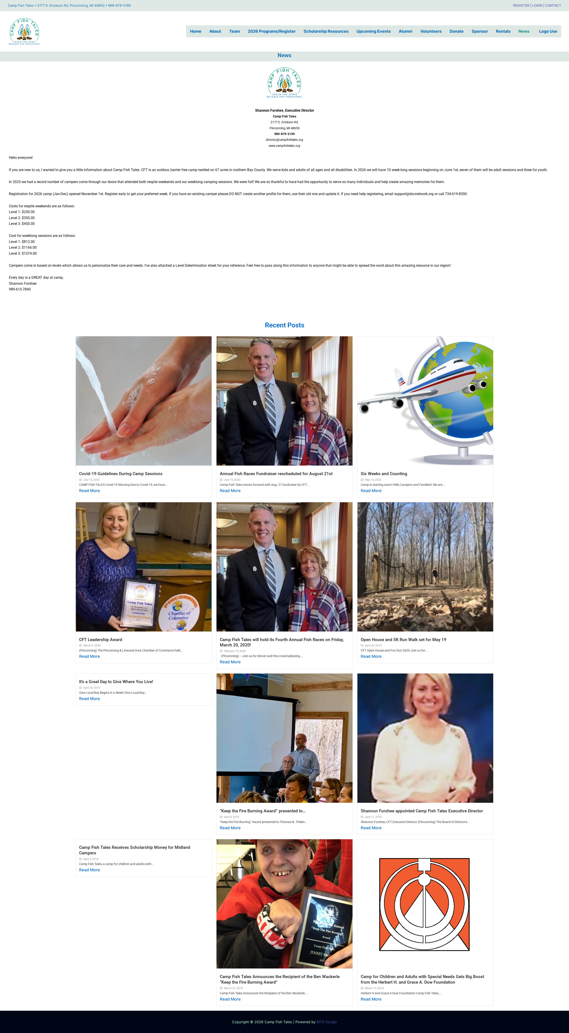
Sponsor (480, 31)
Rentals (503, 31)
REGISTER (521, 5)
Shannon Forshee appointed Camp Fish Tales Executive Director (422, 810)
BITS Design (327, 1022)
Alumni (405, 31)
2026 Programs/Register (272, 31)
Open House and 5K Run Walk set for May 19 (403, 639)
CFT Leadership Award (100, 639)
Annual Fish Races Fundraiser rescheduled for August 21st (276, 473)
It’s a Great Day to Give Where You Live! (116, 681)
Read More (89, 490)
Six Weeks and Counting (384, 473)
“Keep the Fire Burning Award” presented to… (263, 810)
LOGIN (537, 5)
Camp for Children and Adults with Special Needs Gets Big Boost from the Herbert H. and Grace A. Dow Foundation (422, 979)
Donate (457, 31)
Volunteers (431, 31)
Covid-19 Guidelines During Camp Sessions (120, 473)
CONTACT (553, 5)
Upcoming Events (374, 31)
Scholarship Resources (326, 31)
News (525, 31)
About (215, 31)
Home (195, 31)
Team (234, 31)
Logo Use (548, 31)
